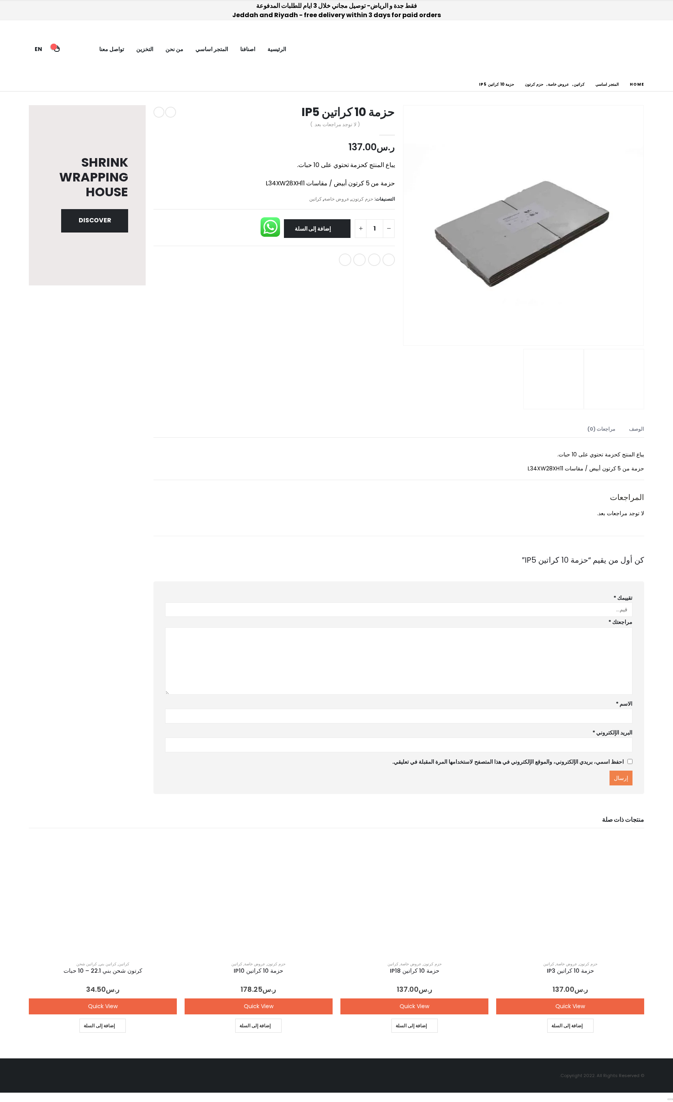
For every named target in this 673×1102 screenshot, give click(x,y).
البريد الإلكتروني (612, 732)
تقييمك (622, 598)
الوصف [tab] (636, 429)
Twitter (374, 259)
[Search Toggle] (76, 49)
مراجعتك (620, 622)
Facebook (388, 259)
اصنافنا (247, 49)
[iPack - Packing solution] (622, 49)
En (38, 49)
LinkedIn (359, 259)
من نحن (174, 49)
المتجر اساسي (212, 49)
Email (345, 259)
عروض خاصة (336, 198)
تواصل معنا (111, 49)
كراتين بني (107, 964)
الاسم (624, 704)
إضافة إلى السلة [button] (567, 1025)
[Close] (670, 1099)
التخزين (144, 49)
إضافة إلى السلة (313, 228)
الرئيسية (277, 49)
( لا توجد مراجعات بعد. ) (334, 124)
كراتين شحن (86, 964)
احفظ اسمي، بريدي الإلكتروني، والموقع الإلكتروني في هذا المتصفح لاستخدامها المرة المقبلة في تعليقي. (508, 762)
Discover (95, 220)
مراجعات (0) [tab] (601, 429)
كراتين (315, 198)
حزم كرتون (362, 198)
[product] (570, 896)
